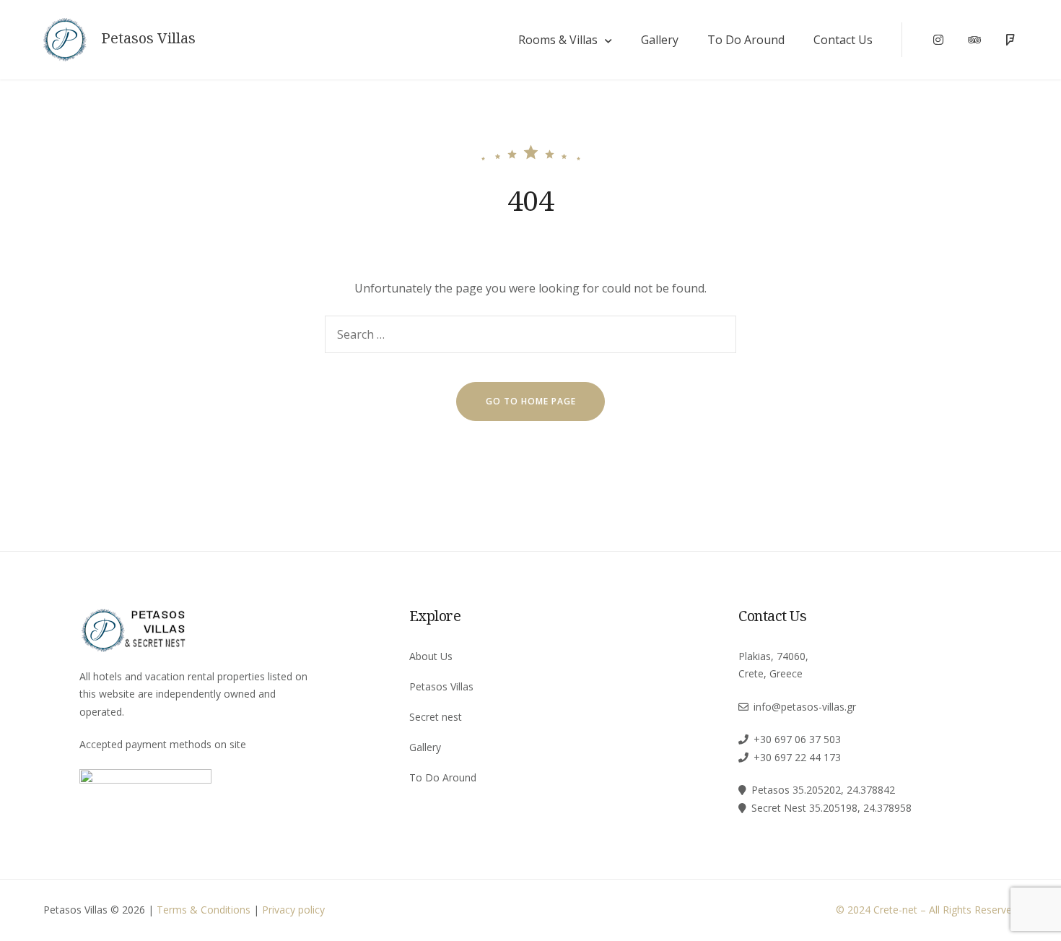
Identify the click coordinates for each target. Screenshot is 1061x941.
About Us (431, 656)
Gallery (659, 40)
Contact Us (843, 40)
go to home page (531, 401)
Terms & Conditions (203, 909)
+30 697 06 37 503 (797, 739)
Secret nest (435, 717)
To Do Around (746, 40)
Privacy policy (293, 909)
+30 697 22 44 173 (797, 757)
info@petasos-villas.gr (805, 707)
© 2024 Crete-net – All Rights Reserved (927, 909)
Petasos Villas (148, 38)
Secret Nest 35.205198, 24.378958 (831, 808)
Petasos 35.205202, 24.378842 (823, 790)
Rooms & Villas (558, 40)
